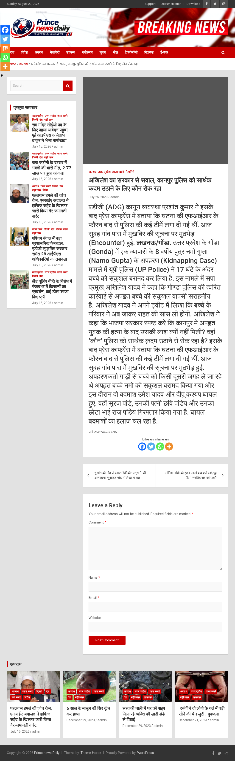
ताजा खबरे (118, 172)
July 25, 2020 (98, 197)
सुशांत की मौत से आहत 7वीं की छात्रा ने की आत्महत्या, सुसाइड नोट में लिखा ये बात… (120, 475)
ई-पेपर (164, 52)
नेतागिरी (54, 52)
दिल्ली (35, 119)
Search (68, 86)
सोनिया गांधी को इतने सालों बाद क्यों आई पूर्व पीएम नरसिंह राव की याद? (191, 475)
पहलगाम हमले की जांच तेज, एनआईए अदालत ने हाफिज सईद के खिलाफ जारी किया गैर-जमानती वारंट (50, 206)
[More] (169, 447)
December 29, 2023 (81, 720)
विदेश (24, 52)
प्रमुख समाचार (25, 107)
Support (150, 3)
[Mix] (5, 48)
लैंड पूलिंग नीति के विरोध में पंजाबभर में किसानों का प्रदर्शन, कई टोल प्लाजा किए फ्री (52, 289)
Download (193, 3)
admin (115, 197)
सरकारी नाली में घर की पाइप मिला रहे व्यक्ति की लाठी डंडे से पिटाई (144, 714)
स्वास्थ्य (70, 52)
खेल (115, 52)
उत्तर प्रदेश (104, 172)
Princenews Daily (46, 753)
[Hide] (2, 75)
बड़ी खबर (48, 119)
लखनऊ (148, 697)
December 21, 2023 (193, 720)
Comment (97, 522)
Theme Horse (91, 753)
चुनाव (103, 52)
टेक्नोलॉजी (131, 52)
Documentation (171, 3)
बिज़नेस (149, 52)
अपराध (39, 52)
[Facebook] (142, 447)
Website (95, 618)
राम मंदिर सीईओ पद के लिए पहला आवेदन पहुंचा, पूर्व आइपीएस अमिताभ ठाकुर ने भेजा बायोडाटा (50, 132)
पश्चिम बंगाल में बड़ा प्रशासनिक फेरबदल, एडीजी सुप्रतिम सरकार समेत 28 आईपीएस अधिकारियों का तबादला (49, 249)
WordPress (145, 753)
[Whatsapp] (160, 447)
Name (94, 577)
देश (12, 52)
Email (94, 598)
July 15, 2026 (41, 146)
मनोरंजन (87, 52)
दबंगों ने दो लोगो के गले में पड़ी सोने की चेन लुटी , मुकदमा (201, 711)
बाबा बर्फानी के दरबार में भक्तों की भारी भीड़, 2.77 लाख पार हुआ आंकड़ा (51, 168)
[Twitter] (151, 447)
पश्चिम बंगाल (62, 229)
